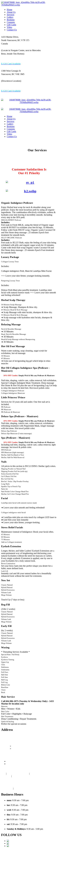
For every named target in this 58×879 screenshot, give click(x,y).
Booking (10, 19)
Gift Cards (11, 25)
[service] (29, 182)
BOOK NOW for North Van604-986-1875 (43, 873)
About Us (11, 12)
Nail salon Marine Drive (18, 773)
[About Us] (19, 157)
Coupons (11, 22)
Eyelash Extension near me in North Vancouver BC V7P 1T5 (23, 777)
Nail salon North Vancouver (42, 856)
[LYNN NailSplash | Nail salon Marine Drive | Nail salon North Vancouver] (29, 5)
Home (9, 9)
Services (10, 14)
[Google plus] (13, 841)
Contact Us (12, 30)
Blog (3, 773)
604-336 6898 (32, 86)
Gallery (10, 17)
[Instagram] (12, 846)
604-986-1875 (7, 59)
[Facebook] (12, 843)
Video (9, 27)
